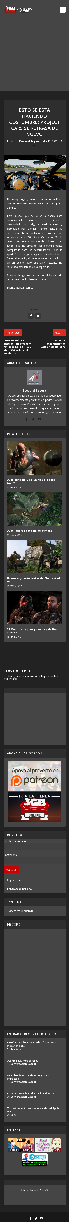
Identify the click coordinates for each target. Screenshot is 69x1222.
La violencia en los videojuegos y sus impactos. (29, 1077)
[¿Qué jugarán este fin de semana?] (34, 509)
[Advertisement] (34, 56)
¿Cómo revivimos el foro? (22, 1060)
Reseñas (15, 1049)
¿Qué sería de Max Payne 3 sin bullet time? (32, 481)
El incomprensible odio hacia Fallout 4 (30, 1093)
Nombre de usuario (15, 841)
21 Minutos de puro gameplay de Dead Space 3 (33, 630)
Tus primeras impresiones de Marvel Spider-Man (34, 1110)
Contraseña (10, 855)
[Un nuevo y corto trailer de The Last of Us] (34, 556)
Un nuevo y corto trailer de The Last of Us (33, 580)
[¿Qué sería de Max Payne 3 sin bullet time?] (34, 458)
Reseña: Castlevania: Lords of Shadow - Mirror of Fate (31, 1044)
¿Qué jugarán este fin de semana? (30, 530)
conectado (37, 676)
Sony (13, 1114)
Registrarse (14, 880)
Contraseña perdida (19, 889)
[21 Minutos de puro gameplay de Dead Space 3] (34, 607)
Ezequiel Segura (29, 141)
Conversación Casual (23, 1064)
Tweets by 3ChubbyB (20, 911)
